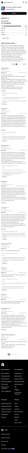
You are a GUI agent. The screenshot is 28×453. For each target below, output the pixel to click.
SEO (15, 387)
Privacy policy (4, 441)
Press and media (18, 411)
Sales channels (5, 373)
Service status (18, 422)
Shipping (16, 389)
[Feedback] (26, 43)
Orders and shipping (6, 381)
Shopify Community (6, 409)
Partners (16, 414)
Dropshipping (17, 373)
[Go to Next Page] (19, 354)
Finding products (5, 376)
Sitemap (3, 445)
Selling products (5, 378)
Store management (6, 391)
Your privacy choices (6, 448)
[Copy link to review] (9, 68)
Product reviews (18, 378)
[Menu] (26, 2)
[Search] (23, 2)
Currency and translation (17, 393)
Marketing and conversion (5, 387)
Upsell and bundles (19, 381)
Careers (16, 406)
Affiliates (16, 417)
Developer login (5, 434)
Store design (4, 384)
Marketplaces (18, 376)
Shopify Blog (4, 414)
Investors (16, 409)
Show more (3, 90)
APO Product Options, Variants (13, 7)
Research (3, 417)
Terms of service (5, 437)
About (16, 403)
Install (14, 13)
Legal (15, 420)
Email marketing (18, 384)
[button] (19, 64)
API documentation (6, 406)
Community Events (6, 411)
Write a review (5, 38)
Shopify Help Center (6, 403)
